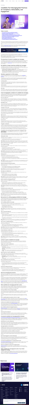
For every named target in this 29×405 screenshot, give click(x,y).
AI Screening (2, 397)
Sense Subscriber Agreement (16, 395)
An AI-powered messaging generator (6, 341)
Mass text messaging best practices (7, 37)
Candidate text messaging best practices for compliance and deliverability (12, 35)
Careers (15, 391)
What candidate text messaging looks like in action (9, 38)
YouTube (21, 391)
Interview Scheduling (3, 398)
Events (10, 392)
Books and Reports (12, 391)
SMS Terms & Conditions (16, 396)
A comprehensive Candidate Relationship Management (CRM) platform (10, 317)
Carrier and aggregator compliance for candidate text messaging (11, 34)
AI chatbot (18, 308)
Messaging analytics (3, 345)
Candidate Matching (3, 396)
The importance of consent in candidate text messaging (9, 32)
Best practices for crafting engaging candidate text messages (10, 36)
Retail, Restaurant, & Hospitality (7, 392)
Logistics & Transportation (6, 393)
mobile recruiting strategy (7, 45)
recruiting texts (10, 62)
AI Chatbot (2, 395)
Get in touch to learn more (13, 353)
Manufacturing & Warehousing (7, 395)
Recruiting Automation (2, 389)
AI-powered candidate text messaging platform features (9, 39)
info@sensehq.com (26, 391)
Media (10, 393)
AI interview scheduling (14, 303)
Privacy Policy (16, 392)
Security (15, 393)
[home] (2, 0)
